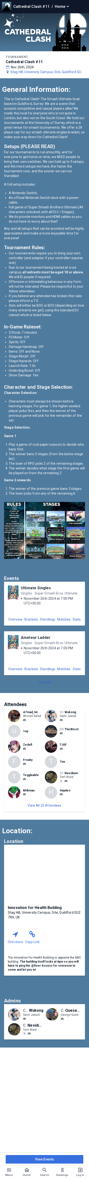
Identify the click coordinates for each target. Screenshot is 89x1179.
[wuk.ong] (61, 720)
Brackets (31, 619)
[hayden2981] (61, 794)
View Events (44, 1159)
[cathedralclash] (61, 781)
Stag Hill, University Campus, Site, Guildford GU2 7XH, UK (46, 72)
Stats (77, 619)
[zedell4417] (24, 748)
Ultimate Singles (36, 588)
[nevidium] (66, 781)
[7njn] (24, 764)
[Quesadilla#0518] (62, 1018)
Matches (63, 619)
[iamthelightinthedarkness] (61, 748)
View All (44, 682)
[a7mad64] (24, 720)
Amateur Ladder (36, 637)
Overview (15, 619)
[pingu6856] (24, 794)
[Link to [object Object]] (15, 716)
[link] (24, 720)
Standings (47, 619)
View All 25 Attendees (44, 805)
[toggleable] (24, 779)
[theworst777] (61, 733)
